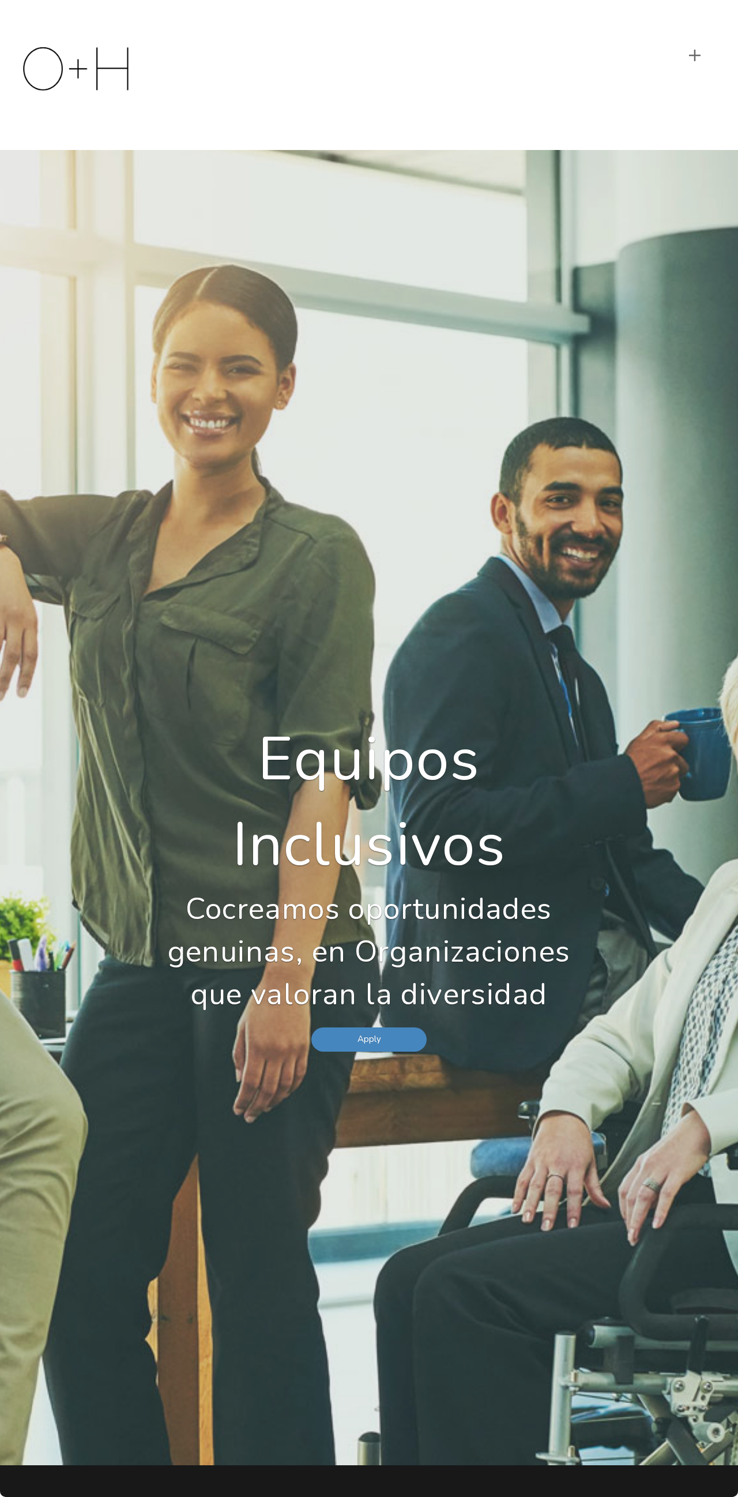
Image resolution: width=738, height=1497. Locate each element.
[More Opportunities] (695, 55)
